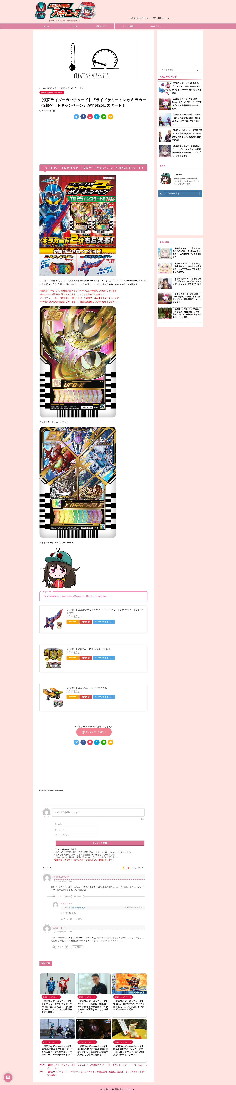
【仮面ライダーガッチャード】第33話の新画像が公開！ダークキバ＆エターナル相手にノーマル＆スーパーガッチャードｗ (57, 1050)
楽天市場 (86, 622)
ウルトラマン (155, 26)
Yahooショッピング (103, 622)
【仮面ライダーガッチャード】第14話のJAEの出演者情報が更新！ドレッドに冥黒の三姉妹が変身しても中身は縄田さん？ (92, 1050)
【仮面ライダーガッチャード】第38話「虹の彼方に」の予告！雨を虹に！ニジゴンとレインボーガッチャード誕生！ (129, 1005)
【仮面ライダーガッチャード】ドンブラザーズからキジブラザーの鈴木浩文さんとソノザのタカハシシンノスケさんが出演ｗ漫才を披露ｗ (57, 1006)
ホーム (46, 26)
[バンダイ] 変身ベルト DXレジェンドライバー (89, 648)
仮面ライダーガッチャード (53, 790)
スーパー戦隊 (128, 26)
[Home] (64, 16)
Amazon (72, 622)
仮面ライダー (101, 26)
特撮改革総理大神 (78, 907)
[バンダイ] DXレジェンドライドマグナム (87, 687)
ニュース (73, 26)
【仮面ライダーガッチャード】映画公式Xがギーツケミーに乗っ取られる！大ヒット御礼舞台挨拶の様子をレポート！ (128, 1050)
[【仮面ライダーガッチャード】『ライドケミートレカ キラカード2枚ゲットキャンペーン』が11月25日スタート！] (97, 116)
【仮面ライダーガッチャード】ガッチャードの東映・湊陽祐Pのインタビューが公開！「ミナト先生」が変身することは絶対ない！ (92, 1006)
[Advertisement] (151, 10)
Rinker (76, 615)
